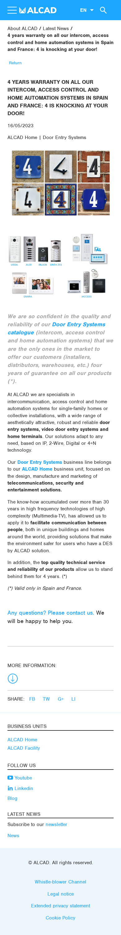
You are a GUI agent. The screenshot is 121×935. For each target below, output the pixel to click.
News (13, 836)
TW (47, 699)
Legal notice (60, 894)
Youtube (22, 778)
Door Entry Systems (39, 462)
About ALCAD (22, 28)
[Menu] (11, 10)
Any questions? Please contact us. (50, 612)
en (83, 10)
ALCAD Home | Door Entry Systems (46, 137)
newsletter (56, 824)
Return (15, 62)
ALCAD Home (37, 469)
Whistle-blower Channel (60, 882)
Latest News (56, 28)
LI (73, 699)
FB (33, 699)
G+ (61, 699)
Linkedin (23, 788)
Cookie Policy (60, 918)
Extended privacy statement (60, 906)
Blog (12, 798)
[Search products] (102, 10)
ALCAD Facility (23, 748)
